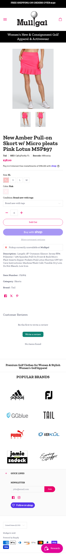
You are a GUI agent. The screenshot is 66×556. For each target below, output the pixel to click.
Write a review (33, 334)
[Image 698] (17, 457)
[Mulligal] (32, 19)
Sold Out (33, 222)
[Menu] (5, 19)
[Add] (21, 212)
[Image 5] (49, 456)
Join (50, 489)
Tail (5, 155)
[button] (60, 19)
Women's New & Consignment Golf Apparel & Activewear (33, 36)
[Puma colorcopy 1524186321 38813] (17, 434)
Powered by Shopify (11, 538)
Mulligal (6, 533)
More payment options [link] (33, 239)
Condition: (18, 197)
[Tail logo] (49, 415)
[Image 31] (49, 434)
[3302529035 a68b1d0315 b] (49, 395)
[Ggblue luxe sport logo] (17, 415)
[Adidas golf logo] (17, 395)
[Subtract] (6, 212)
